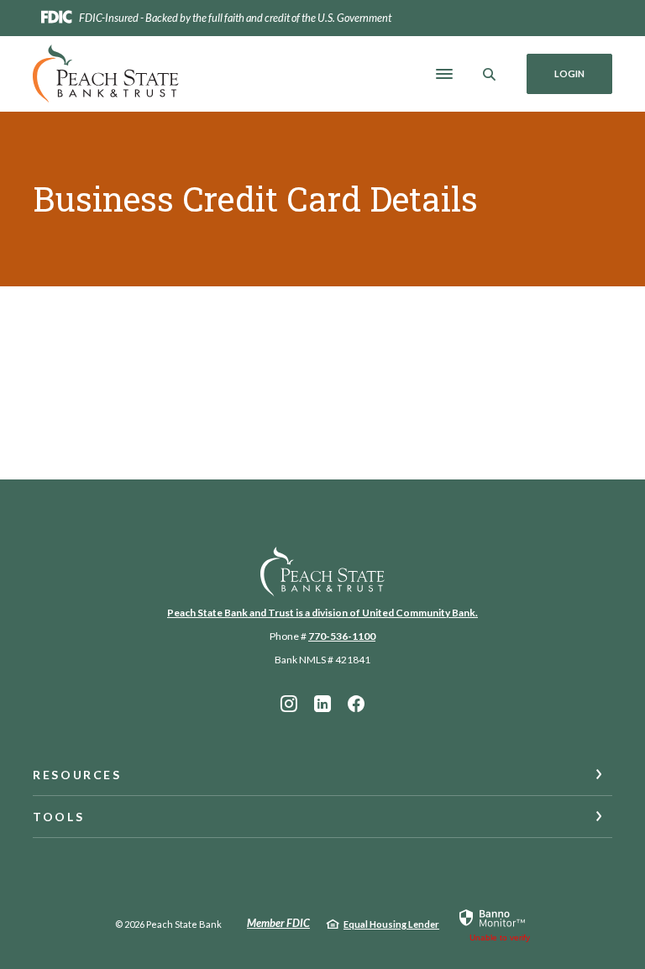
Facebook (356, 703)
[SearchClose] (489, 74)
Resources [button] (77, 774)
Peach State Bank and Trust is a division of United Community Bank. (322, 612)
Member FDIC (278, 923)
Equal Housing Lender (391, 924)
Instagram (289, 703)
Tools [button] (58, 816)
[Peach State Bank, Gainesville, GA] (106, 74)
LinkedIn (322, 703)
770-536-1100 (341, 636)
